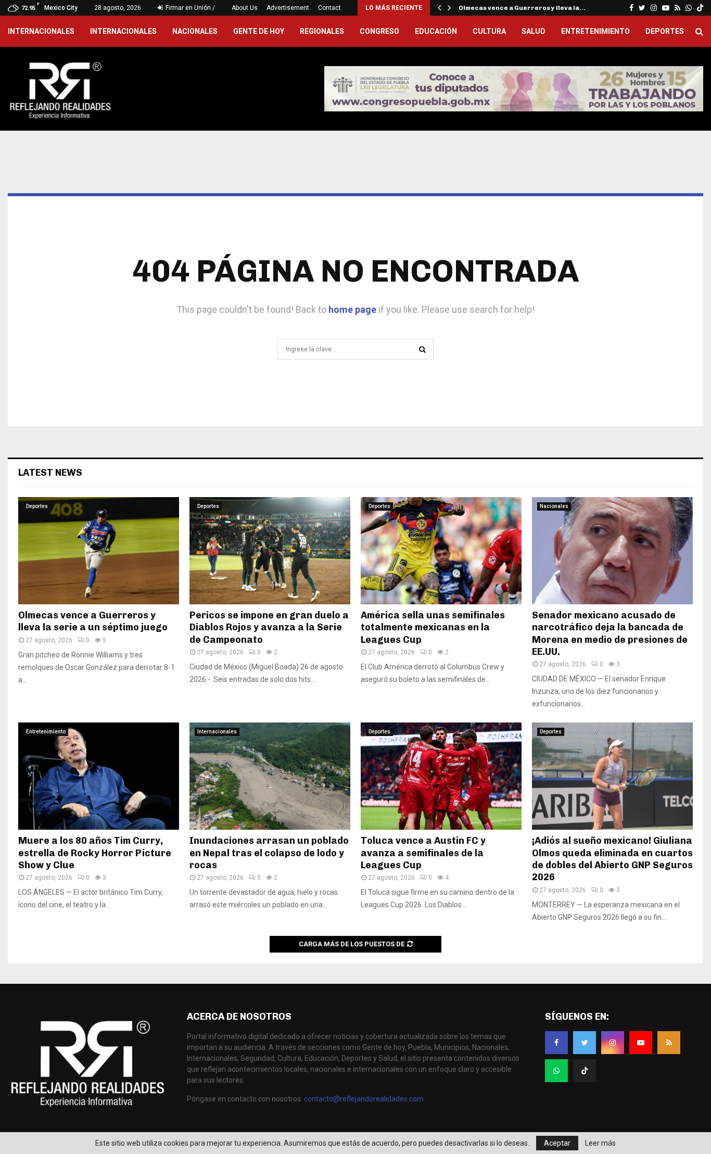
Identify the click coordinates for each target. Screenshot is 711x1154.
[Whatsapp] (556, 1070)
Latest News (50, 472)
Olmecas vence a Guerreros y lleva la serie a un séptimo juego (93, 621)
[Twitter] (584, 1042)
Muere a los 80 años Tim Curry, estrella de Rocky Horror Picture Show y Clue (94, 853)
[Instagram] (612, 1042)
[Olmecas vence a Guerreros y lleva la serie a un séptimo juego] (98, 550)
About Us (245, 7)
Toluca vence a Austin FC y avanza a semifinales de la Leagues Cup (423, 853)
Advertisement (287, 7)
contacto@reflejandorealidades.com (364, 1099)
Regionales (322, 31)
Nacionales (195, 31)
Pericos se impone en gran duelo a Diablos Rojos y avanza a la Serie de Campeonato (269, 627)
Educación (436, 31)
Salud (533, 31)
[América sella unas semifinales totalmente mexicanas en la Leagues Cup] (441, 550)
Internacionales (123, 31)
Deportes (664, 31)
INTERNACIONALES (41, 31)
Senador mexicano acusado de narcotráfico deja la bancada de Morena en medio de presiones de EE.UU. (610, 633)
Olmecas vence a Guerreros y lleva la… (522, 7)
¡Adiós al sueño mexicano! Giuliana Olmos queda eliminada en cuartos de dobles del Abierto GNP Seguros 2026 (612, 859)
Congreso (379, 31)
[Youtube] (640, 1042)
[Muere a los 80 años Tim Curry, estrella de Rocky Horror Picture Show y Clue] (98, 776)
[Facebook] (556, 1042)
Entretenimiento (595, 31)
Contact (329, 7)
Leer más (600, 1143)
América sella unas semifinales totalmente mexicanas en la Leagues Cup (433, 627)
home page (352, 309)
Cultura (489, 31)
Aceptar (557, 1143)
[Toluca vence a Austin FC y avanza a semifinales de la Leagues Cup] (441, 776)
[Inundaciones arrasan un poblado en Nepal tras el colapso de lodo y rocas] (269, 776)
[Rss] (668, 1042)
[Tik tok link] (700, 8)
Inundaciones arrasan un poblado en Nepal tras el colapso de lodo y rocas (269, 853)
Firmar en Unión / (189, 7)
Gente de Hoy (258, 31)
